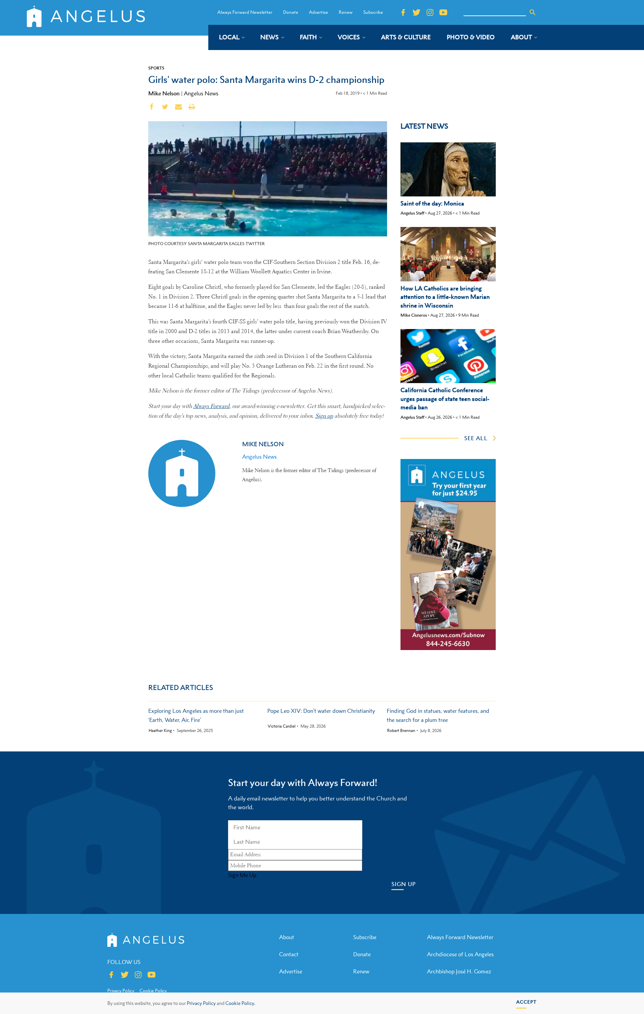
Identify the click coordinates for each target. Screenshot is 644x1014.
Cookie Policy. (240, 1003)
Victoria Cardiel (282, 726)
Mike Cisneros (413, 315)
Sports (156, 68)
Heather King (160, 730)
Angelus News (201, 93)
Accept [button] (526, 1002)
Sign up (324, 415)
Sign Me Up (242, 875)
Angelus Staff (412, 213)
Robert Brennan (401, 730)
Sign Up (403, 884)
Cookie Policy (153, 990)
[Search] (533, 12)
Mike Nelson (164, 93)
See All (476, 438)
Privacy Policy (201, 1003)
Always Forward (211, 406)
